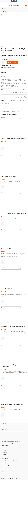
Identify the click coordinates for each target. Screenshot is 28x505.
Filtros (12, 44)
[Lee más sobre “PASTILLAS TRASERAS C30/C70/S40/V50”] (2, 415)
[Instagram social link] (14, 1)
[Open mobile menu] (1, 5)
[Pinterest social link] (10, 72)
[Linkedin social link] (16, 1)
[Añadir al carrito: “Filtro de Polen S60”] (2, 262)
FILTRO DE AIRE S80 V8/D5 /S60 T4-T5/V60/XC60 (10, 365)
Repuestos (7, 44)
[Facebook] (3, 426)
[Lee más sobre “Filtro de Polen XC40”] (2, 301)
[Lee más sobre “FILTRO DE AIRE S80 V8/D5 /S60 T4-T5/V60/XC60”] (2, 378)
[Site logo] (14, 5)
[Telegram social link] (13, 72)
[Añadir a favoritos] (2, 145)
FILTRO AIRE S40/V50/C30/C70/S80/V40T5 (13, 327)
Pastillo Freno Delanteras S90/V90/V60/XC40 (14, 213)
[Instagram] (6, 426)
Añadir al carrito (12, 62)
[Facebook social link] (12, 1)
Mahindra (3, 46)
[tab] (8, 74)
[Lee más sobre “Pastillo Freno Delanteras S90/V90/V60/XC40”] (2, 223)
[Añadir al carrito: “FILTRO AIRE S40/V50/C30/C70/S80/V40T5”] (2, 338)
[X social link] (8, 72)
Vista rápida (2, 151)
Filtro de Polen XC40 (6, 288)
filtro (11, 69)
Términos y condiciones (13, 443)
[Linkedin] (10, 426)
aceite (7, 69)
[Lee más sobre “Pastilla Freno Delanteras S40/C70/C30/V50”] (2, 148)
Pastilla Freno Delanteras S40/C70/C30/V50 (13, 138)
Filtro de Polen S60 (6, 249)
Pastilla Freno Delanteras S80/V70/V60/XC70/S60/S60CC (10, 175)
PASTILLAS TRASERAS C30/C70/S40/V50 (12, 405)
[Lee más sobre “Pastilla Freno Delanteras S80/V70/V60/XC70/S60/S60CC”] (2, 186)
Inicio (2, 44)
